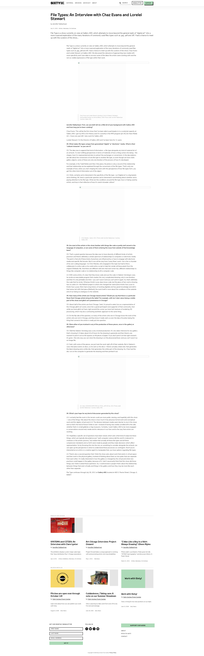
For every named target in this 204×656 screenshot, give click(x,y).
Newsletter (137, 3)
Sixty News (63, 610)
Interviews (66, 28)
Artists (60, 28)
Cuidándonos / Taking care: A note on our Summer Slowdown (101, 594)
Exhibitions (65, 559)
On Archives (72, 28)
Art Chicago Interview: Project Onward (101, 543)
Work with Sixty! (129, 594)
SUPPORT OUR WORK (138, 625)
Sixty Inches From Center (61, 599)
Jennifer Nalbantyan (60, 24)
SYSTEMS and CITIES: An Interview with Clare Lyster (64, 543)
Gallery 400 (102, 472)
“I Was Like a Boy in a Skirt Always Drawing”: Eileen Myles (136, 543)
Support (148, 3)
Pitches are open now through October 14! (65, 594)
